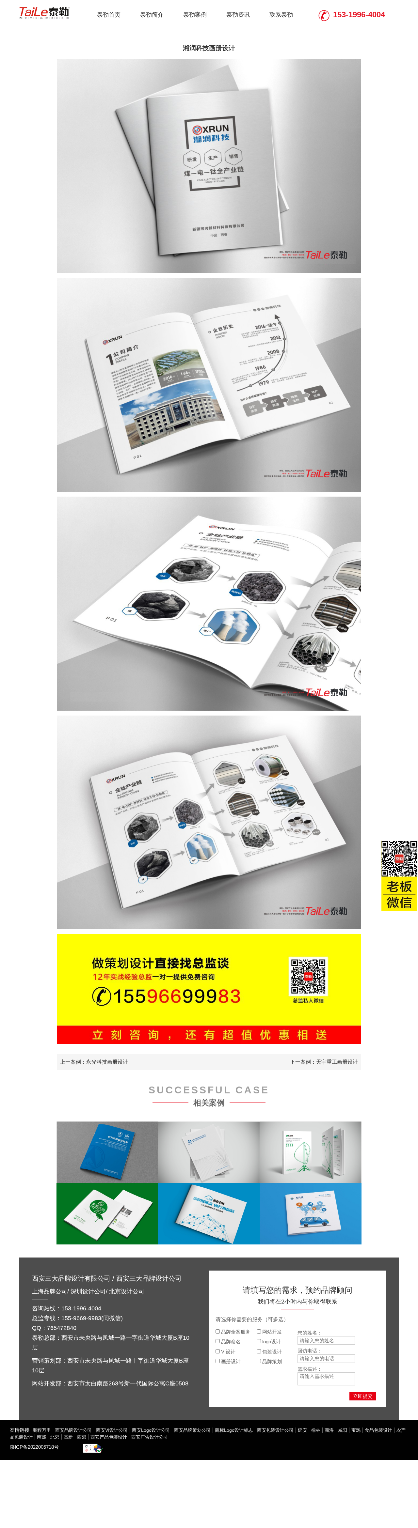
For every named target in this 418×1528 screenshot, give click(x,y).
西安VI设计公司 (112, 1430)
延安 (302, 1430)
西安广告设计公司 (149, 1437)
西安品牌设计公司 (73, 1430)
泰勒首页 (109, 14)
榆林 (315, 1430)
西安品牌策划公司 (192, 1430)
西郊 (81, 1437)
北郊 (54, 1437)
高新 (68, 1437)
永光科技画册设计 (107, 1062)
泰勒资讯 (238, 14)
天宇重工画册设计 (337, 1062)
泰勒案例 (195, 14)
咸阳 (342, 1430)
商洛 (329, 1430)
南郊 (41, 1437)
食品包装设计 (378, 1430)
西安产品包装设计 (108, 1437)
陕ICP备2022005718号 (34, 1447)
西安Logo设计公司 (151, 1430)
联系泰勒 (281, 14)
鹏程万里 (42, 1430)
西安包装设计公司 (275, 1430)
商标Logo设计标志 (234, 1430)
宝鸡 (356, 1430)
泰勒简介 (152, 14)
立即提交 (363, 1396)
